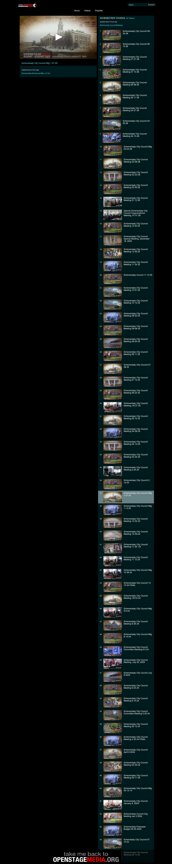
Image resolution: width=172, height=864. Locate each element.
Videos (87, 10)
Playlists (99, 10)
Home (77, 10)
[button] (58, 37)
